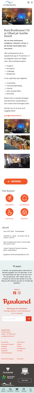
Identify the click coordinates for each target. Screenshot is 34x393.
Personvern (20, 359)
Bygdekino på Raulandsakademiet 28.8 (16, 254)
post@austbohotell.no (12, 115)
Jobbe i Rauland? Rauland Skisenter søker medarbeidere (15, 249)
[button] (31, 390)
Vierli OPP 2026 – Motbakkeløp (13, 231)
